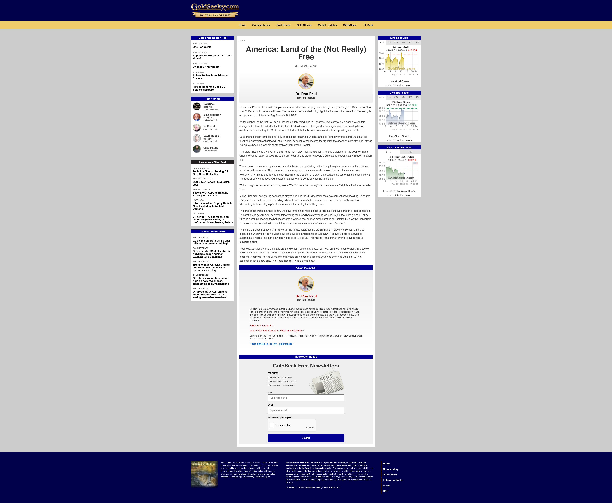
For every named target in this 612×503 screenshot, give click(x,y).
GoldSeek (209, 104)
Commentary (391, 469)
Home (242, 25)
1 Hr (389, 42)
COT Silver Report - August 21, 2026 (211, 183)
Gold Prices (283, 25)
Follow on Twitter (393, 480)
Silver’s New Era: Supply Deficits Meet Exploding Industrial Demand (212, 206)
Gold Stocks (304, 25)
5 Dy (396, 42)
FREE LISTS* (273, 373)
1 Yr (410, 42)
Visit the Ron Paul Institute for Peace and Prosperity (276, 330)
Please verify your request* (280, 417)
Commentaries (261, 25)
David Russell (211, 136)
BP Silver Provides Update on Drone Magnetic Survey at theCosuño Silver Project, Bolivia (213, 219)
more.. (409, 85)
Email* (270, 404)
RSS (385, 491)
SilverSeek (349, 25)
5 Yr (417, 42)
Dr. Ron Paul (306, 93)
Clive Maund (210, 147)
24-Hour (399, 85)
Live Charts (399, 81)
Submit (306, 437)
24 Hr (381, 42)
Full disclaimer (340, 479)
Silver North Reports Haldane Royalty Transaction (210, 194)
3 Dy (403, 42)
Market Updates (327, 25)
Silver (386, 485)
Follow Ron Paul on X (260, 325)
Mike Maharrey (212, 114)
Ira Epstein (209, 126)
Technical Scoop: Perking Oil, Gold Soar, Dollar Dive (210, 173)
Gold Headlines (200, 237)
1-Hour (389, 85)
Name (270, 392)
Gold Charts (390, 474)
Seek (370, 25)
